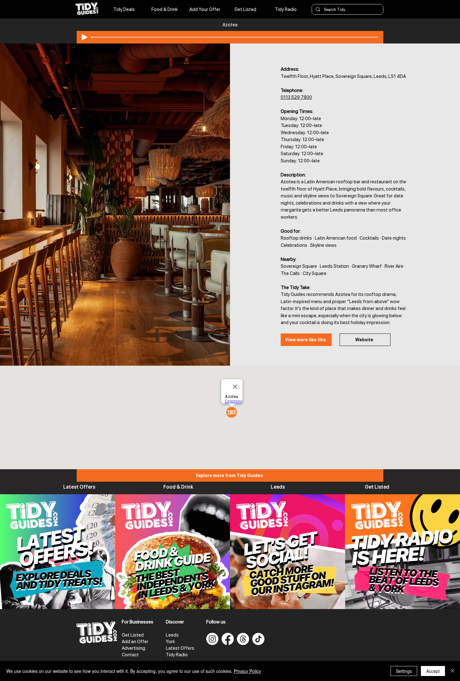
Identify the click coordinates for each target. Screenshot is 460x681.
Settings (404, 671)
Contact (130, 655)
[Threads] (243, 639)
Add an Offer (135, 641)
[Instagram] (212, 639)
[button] (285, 9)
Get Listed (133, 635)
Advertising (133, 648)
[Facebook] (228, 639)
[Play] (84, 37)
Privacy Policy (247, 671)
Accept (433, 671)
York (170, 641)
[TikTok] (258, 639)
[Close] (452, 671)
